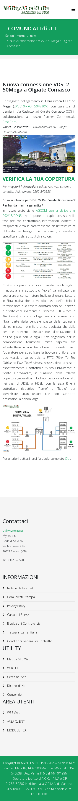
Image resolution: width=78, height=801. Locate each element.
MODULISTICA (16, 730)
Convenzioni (15, 694)
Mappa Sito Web (18, 659)
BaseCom (9, 122)
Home (21, 36)
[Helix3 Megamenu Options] (73, 9)
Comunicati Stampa (20, 597)
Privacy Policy (15, 606)
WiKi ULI (12, 668)
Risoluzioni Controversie (23, 623)
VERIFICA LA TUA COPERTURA (39, 178)
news (33, 36)
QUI (67, 458)
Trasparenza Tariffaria (21, 632)
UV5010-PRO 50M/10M (30, 106)
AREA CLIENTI (15, 721)
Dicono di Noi (16, 686)
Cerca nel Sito (16, 677)
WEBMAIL (13, 713)
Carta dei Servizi (17, 615)
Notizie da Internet (19, 588)
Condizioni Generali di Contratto (29, 641)
